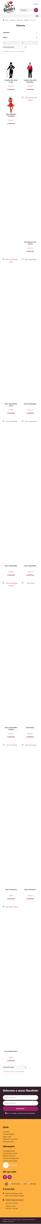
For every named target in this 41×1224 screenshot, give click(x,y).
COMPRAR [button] (11, 413)
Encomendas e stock (10, 1153)
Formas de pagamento (11, 1158)
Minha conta (27, 4)
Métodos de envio (9, 1156)
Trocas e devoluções (10, 1161)
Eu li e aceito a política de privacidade (21, 1113)
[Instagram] (10, 1177)
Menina (26, 20)
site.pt (12, 1221)
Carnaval (12, 20)
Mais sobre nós (8, 1142)
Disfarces (20, 20)
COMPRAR (11, 89)
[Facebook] (5, 1177)
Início (6, 20)
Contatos (6, 1132)
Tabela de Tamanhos (10, 1139)
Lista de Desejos (8, 1134)
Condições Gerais (9, 1151)
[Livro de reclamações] (20, 1165)
